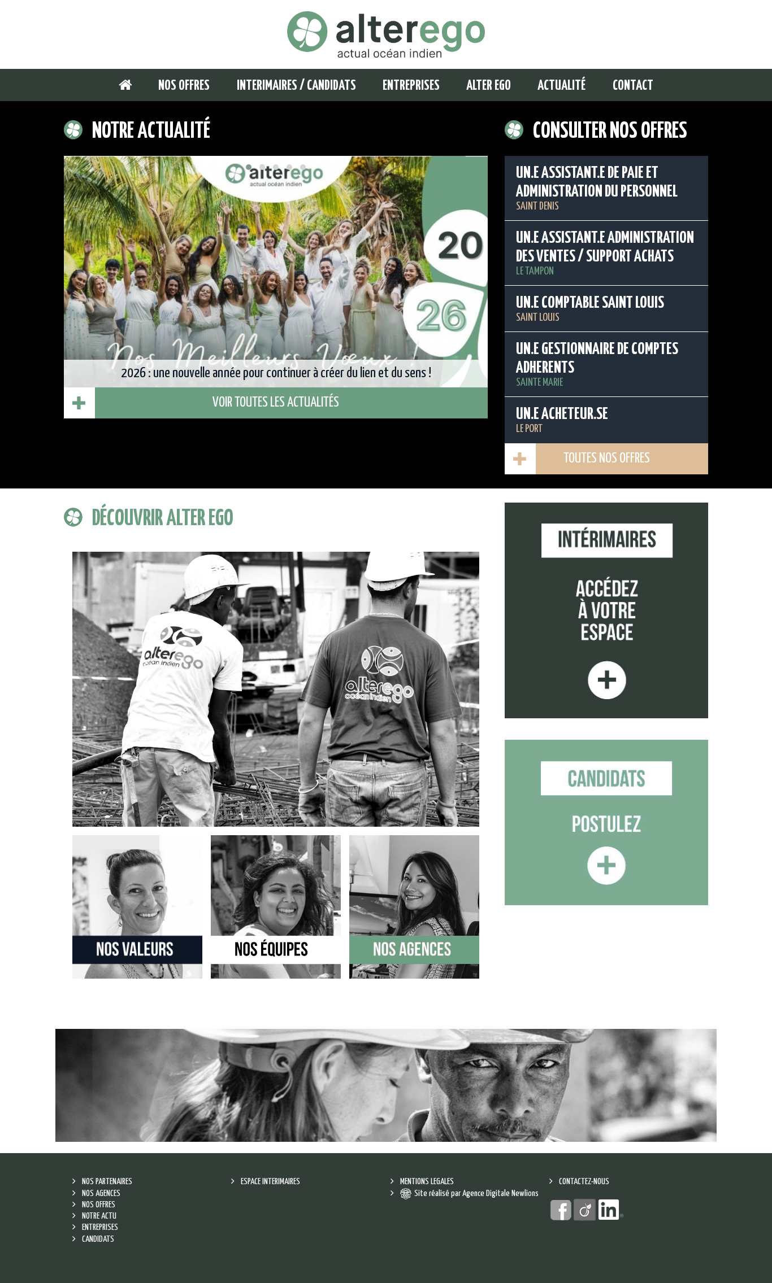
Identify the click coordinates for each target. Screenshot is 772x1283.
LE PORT (562, 420)
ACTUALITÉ (561, 86)
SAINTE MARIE (597, 365)
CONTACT (633, 86)
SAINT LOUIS (590, 309)
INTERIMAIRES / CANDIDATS (296, 86)
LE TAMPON (605, 253)
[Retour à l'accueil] (386, 34)
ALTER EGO (488, 86)
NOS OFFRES (184, 86)
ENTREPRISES (411, 86)
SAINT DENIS (597, 188)
